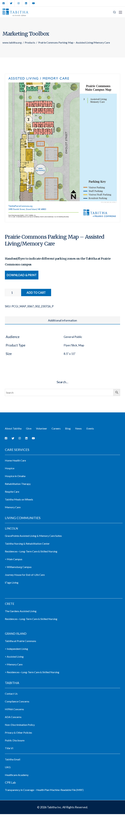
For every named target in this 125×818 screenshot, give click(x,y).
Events (90, 428)
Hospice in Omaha (15, 476)
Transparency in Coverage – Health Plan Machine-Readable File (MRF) (44, 789)
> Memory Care (13, 664)
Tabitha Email (12, 759)
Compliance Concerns (17, 701)
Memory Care (13, 507)
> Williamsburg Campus (18, 566)
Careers (56, 428)
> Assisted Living (14, 656)
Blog (68, 428)
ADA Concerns (13, 716)
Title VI (9, 748)
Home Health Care (15, 460)
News (78, 428)
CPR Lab (10, 782)
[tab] (62, 320)
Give (28, 428)
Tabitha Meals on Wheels (19, 499)
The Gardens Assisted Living (20, 611)
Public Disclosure (14, 740)
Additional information (62, 320)
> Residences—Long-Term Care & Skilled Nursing (32, 672)
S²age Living (11, 582)
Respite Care (12, 491)
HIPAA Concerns (14, 709)
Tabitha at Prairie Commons (20, 640)
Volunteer (41, 428)
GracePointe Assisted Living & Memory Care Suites (33, 535)
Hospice (9, 468)
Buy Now (36, 292)
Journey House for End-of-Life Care (25, 574)
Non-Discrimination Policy (20, 724)
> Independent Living (16, 648)
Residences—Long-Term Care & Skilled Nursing (31, 551)
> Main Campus (13, 559)
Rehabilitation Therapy (18, 483)
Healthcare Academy (16, 774)
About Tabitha (13, 428)
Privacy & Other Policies (18, 732)
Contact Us (11, 693)
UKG (8, 767)
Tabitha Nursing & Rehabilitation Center (27, 543)
